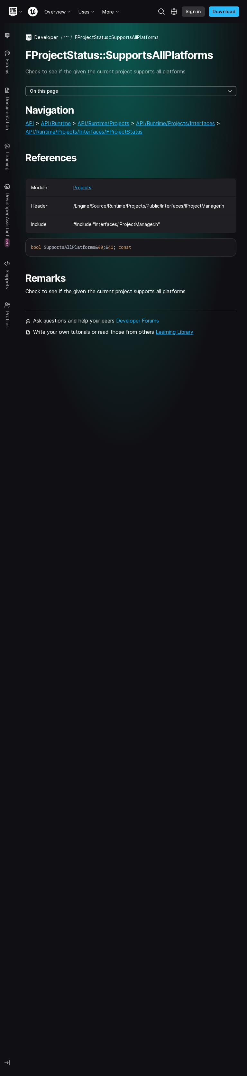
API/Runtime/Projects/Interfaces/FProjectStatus (83, 131)
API (29, 123)
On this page (44, 91)
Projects (82, 187)
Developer (46, 37)
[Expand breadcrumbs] (66, 37)
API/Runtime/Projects (103, 123)
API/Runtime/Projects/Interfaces (175, 123)
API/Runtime (56, 123)
